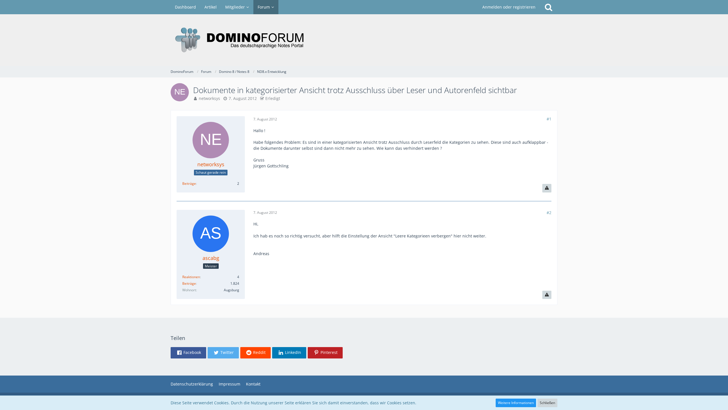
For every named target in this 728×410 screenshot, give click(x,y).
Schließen (547, 402)
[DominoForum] (364, 40)
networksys (209, 98)
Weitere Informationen (516, 402)
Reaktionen (191, 276)
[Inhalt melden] (546, 188)
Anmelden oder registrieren (508, 7)
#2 (549, 212)
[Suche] (548, 7)
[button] (188, 352)
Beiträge (189, 183)
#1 (549, 119)
